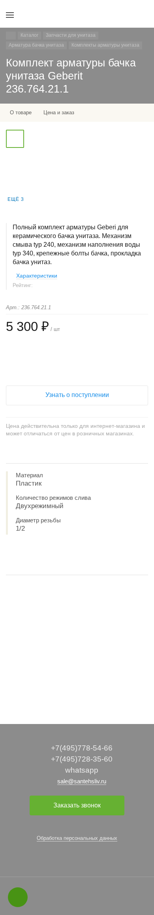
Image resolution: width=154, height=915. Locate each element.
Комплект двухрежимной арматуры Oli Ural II (62, 653)
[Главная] (11, 36)
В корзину (77, 688)
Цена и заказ (58, 112)
